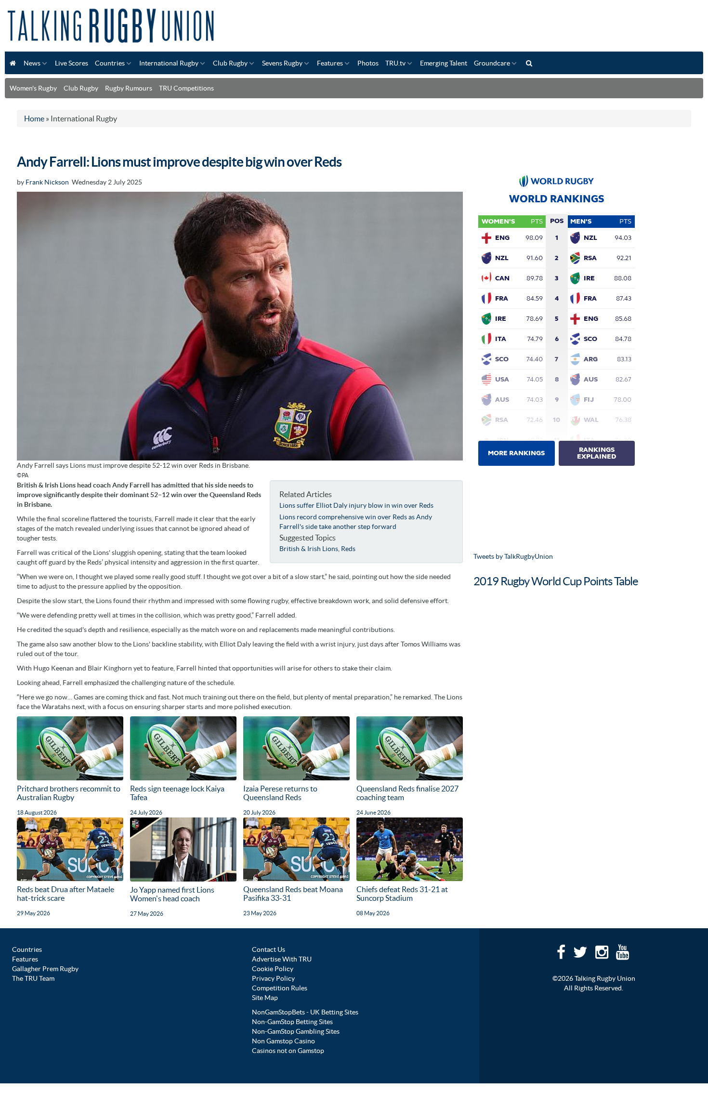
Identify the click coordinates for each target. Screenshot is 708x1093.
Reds (348, 549)
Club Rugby (230, 63)
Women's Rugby (33, 88)
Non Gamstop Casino (283, 1041)
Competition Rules (279, 988)
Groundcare (492, 63)
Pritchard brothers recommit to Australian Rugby (68, 793)
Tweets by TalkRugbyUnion (513, 556)
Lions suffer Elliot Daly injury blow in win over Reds (356, 505)
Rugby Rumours (128, 88)
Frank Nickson (47, 182)
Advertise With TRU (282, 959)
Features (330, 63)
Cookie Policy (272, 969)
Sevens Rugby (282, 63)
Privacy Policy (273, 978)
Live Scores (71, 63)
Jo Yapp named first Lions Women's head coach (172, 894)
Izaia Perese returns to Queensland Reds (280, 793)
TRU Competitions (186, 88)
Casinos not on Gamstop (288, 1050)
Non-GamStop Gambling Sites (296, 1031)
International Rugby (168, 63)
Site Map (265, 997)
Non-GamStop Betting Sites (292, 1022)
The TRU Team (33, 978)
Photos (368, 63)
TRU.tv (395, 63)
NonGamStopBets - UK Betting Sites (305, 1012)
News (32, 63)
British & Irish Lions (308, 549)
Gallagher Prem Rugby (45, 969)
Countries (110, 63)
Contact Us (268, 949)
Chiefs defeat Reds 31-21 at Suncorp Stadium (402, 893)
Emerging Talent (443, 63)
